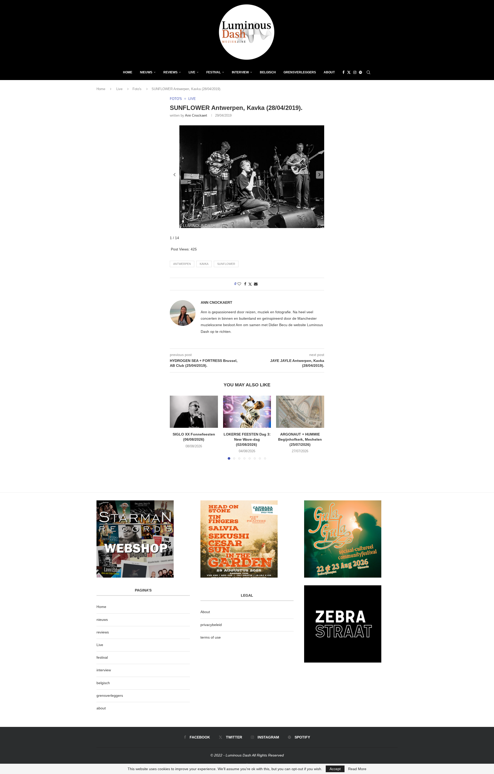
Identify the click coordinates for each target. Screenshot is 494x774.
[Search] (368, 72)
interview (103, 670)
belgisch (103, 683)
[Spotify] (360, 72)
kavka (204, 263)
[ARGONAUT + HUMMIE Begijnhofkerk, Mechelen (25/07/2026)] (300, 412)
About (329, 72)
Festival (213, 72)
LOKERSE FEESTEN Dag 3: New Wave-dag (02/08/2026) (246, 439)
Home (127, 72)
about (101, 708)
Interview (240, 72)
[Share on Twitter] (250, 284)
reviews (102, 632)
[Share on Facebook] (245, 284)
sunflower (226, 263)
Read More (357, 769)
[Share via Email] (256, 284)
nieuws (146, 72)
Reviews (170, 72)
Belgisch (268, 72)
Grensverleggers (300, 72)
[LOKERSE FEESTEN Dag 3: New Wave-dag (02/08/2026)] (247, 412)
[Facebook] (343, 72)
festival (102, 657)
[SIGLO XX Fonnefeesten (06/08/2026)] (194, 412)
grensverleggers (109, 695)
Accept (335, 769)
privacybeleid (211, 625)
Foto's (137, 89)
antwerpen (182, 263)
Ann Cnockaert (196, 115)
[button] (319, 175)
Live (192, 72)
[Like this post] (239, 284)
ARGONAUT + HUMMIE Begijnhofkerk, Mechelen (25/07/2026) (300, 439)
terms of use (210, 637)
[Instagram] (354, 72)
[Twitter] (349, 72)
